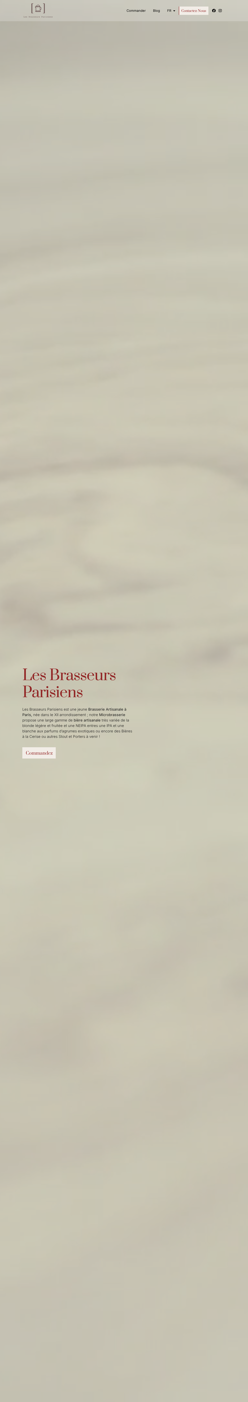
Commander (136, 11)
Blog (156, 11)
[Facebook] (214, 11)
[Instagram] (220, 11)
